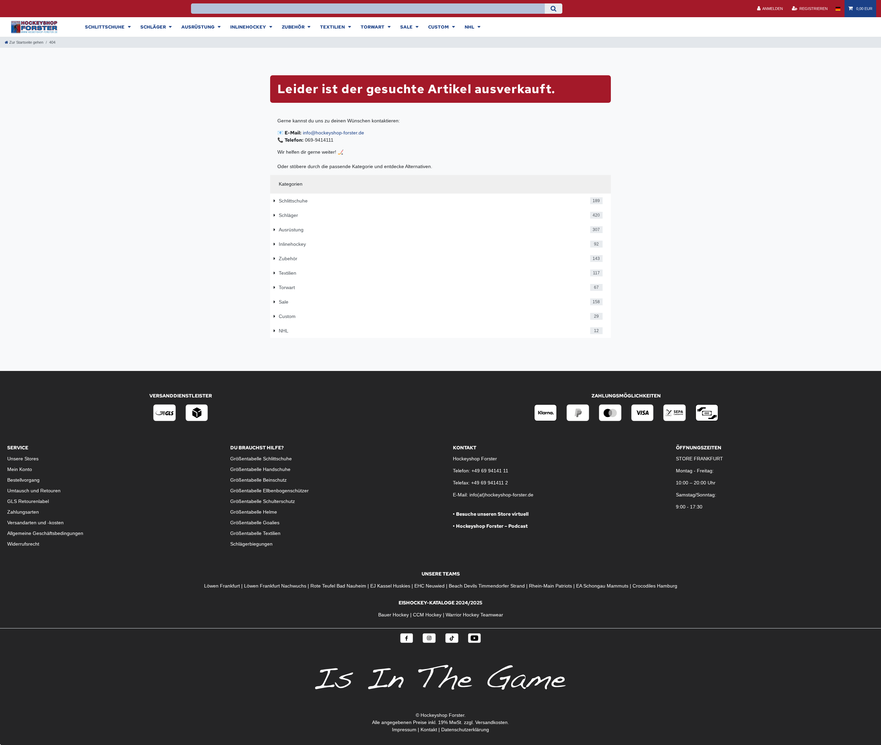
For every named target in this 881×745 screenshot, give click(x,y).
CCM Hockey (427, 614)
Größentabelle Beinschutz (258, 480)
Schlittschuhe (105, 27)
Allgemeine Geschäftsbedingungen (45, 533)
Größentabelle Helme (253, 512)
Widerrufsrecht (23, 544)
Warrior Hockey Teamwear (474, 614)
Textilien (333, 27)
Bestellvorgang (23, 480)
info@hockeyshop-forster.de (333, 132)
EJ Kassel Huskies (390, 586)
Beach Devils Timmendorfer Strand (487, 586)
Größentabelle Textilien (255, 533)
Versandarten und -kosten (35, 522)
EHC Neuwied (429, 586)
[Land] (837, 8)
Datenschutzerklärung (465, 729)
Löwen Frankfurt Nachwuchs (275, 586)
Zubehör (294, 27)
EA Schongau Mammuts (602, 586)
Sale (407, 27)
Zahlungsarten (23, 512)
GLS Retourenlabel (28, 501)
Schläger (153, 27)
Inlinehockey (248, 27)
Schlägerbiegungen (251, 544)
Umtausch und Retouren (34, 490)
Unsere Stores (23, 458)
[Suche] (553, 8)
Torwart (373, 27)
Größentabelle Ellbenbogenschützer (269, 490)
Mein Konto (19, 469)
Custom (439, 27)
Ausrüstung (198, 27)
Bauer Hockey (393, 614)
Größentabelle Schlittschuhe (261, 458)
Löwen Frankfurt (222, 586)
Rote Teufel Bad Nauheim (338, 586)
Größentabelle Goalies (254, 522)
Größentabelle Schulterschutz (262, 501)
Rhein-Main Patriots (550, 586)
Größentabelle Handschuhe (260, 469)
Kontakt (429, 729)
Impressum (404, 729)
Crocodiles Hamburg (655, 586)
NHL (470, 27)
